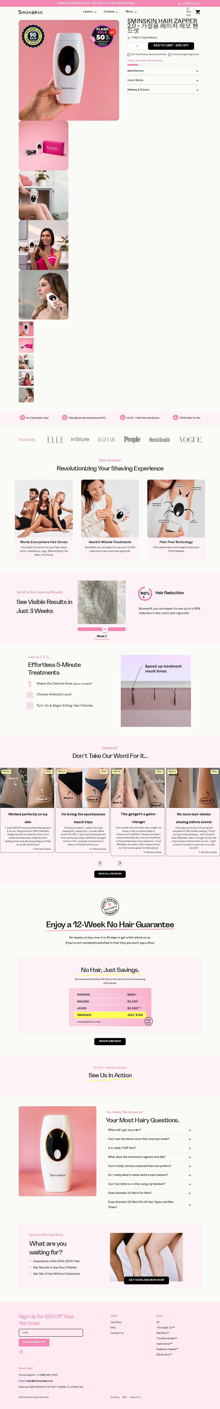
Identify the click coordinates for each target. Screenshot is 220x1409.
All (157, 1322)
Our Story (115, 1322)
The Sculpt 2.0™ (165, 1328)
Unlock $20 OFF (34, 1342)
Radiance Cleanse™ (167, 1349)
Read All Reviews (110, 874)
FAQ (113, 1328)
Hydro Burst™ (164, 1344)
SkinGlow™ (162, 1333)
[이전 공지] (19, 3)
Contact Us (116, 1333)
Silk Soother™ (164, 1355)
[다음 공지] (175, 3)
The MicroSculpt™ (166, 1339)
